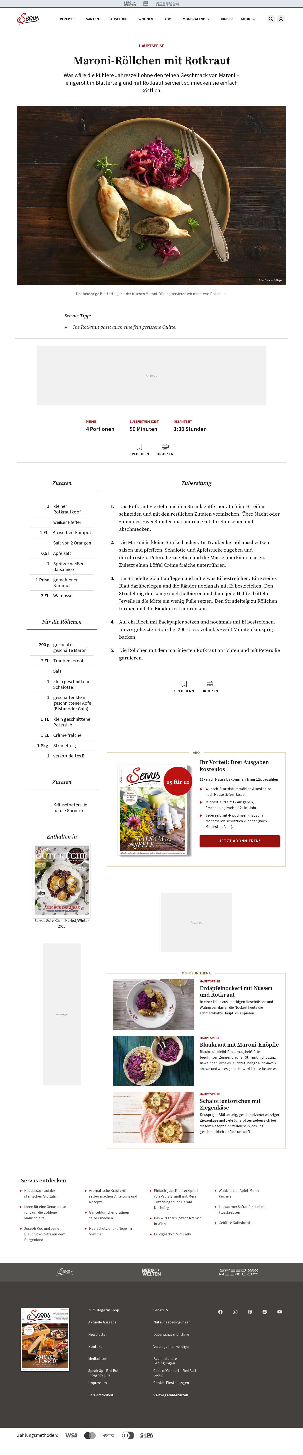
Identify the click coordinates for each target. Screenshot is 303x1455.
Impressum (97, 1382)
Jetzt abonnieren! (239, 841)
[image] (45, 1339)
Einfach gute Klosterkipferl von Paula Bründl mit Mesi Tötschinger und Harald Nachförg (176, 1199)
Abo (168, 19)
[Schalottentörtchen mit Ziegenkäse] (153, 1117)
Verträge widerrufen (170, 1395)
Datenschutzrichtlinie (171, 1334)
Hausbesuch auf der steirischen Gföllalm (40, 1193)
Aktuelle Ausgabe (102, 1322)
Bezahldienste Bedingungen (165, 1361)
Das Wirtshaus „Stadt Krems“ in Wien (177, 1221)
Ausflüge (118, 19)
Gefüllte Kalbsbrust (235, 1222)
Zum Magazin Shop (103, 1310)
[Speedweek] (238, 1272)
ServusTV (160, 1310)
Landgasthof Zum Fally (172, 1234)
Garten (92, 19)
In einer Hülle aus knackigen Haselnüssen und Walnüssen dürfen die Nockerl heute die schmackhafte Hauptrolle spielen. (236, 1007)
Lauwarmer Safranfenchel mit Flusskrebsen (243, 1209)
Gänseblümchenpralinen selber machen (109, 1215)
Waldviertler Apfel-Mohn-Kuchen (239, 1193)
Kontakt (95, 1346)
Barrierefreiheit (101, 1395)
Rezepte (67, 19)
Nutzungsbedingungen (172, 1322)
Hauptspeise (151, 46)
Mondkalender (196, 19)
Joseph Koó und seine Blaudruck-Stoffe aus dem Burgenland (44, 1234)
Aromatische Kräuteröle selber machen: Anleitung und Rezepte (113, 1196)
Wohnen (145, 19)
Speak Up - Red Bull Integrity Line (104, 1373)
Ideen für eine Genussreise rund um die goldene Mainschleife (45, 1212)
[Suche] (271, 19)
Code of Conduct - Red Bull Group (174, 1373)
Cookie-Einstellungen (171, 1382)
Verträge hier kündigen (171, 1346)
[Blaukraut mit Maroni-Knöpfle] (153, 1061)
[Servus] (28, 19)
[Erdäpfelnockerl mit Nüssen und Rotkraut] (153, 1004)
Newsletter (97, 1334)
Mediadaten (97, 1358)
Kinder (227, 19)
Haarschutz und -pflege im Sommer (110, 1231)
